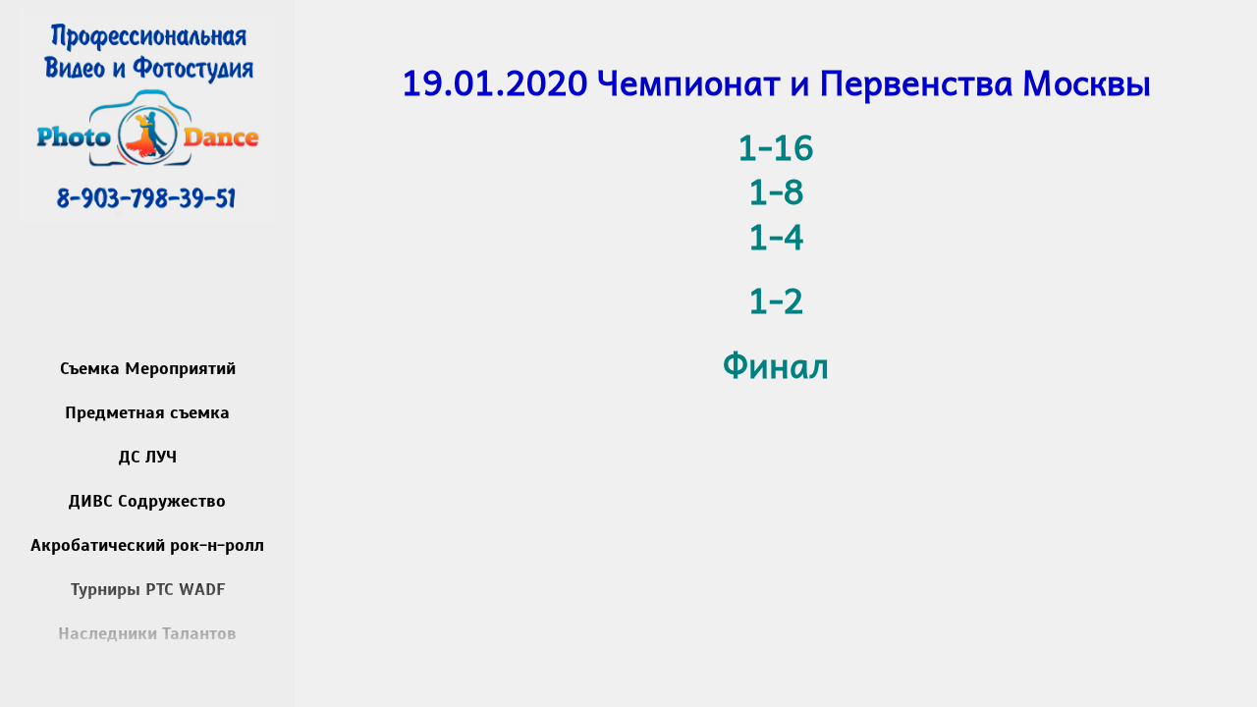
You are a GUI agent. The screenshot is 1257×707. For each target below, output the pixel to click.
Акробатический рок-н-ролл (147, 545)
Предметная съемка (147, 412)
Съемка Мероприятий (148, 368)
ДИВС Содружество (147, 501)
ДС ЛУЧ (148, 456)
